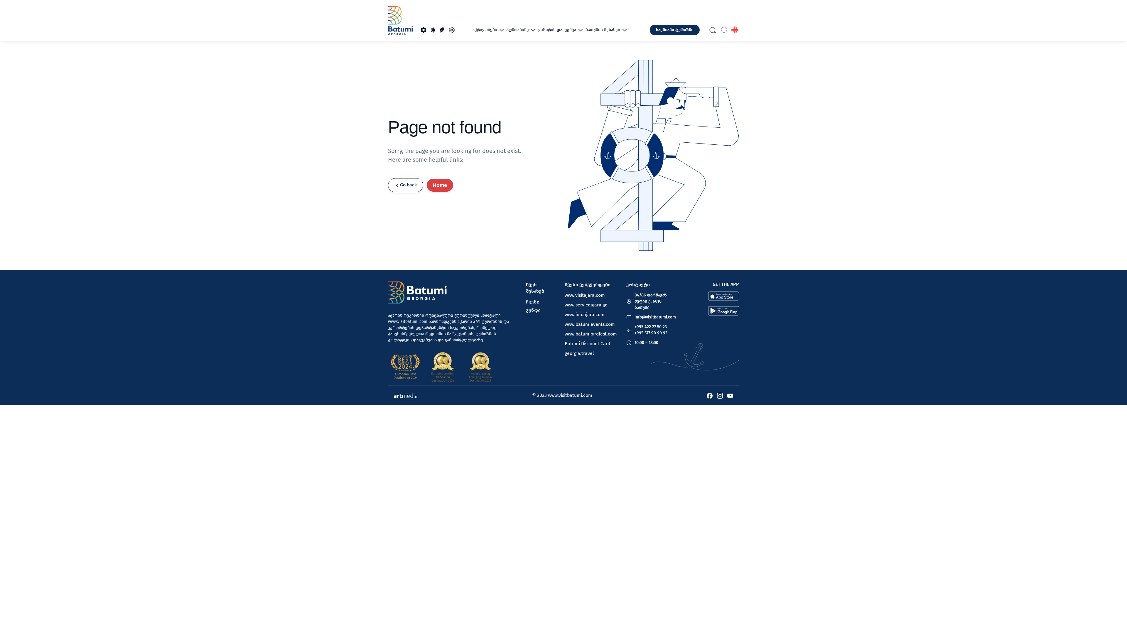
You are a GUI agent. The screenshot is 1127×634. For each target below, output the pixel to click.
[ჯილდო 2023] (480, 367)
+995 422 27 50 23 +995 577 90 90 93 (651, 329)
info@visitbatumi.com (655, 317)
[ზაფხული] (433, 30)
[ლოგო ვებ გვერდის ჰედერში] (400, 20)
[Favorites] (724, 30)
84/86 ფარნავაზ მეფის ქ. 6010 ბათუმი (651, 301)
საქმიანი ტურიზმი (675, 29)
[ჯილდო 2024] (443, 367)
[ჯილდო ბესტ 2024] (405, 367)
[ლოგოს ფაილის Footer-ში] (417, 292)
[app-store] (723, 296)
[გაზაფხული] (424, 30)
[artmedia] (405, 395)
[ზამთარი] (452, 30)
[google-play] (723, 310)
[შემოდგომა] (443, 30)
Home (440, 185)
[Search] (712, 30)
